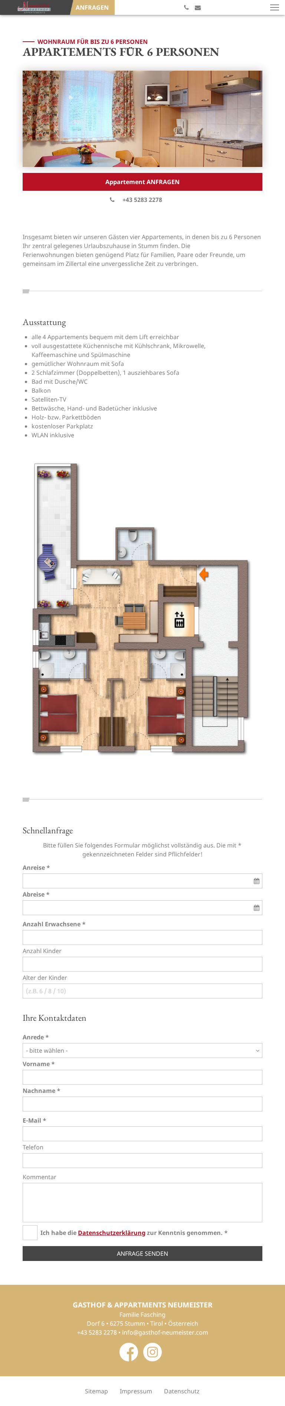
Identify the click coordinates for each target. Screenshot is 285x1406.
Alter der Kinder (45, 978)
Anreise (34, 867)
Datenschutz (182, 1391)
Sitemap (96, 1391)
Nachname (39, 1091)
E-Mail (32, 1120)
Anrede (33, 1037)
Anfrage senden (142, 1253)
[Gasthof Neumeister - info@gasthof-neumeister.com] (198, 7)
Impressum (136, 1391)
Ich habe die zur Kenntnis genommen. (131, 1233)
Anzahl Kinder (42, 951)
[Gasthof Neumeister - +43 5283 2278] (186, 7)
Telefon (33, 1147)
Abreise (34, 894)
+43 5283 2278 (142, 200)
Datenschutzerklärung (111, 1233)
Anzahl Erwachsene (52, 924)
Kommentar (39, 1177)
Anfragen (92, 7)
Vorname (36, 1064)
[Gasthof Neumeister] (34, 7)
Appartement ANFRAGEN (142, 182)
